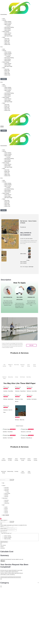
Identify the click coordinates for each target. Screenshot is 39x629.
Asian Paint (6, 38)
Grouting (8, 25)
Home (3, 18)
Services (4, 20)
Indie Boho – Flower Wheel (8, 431)
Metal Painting (7, 30)
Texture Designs (5, 31)
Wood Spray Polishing (9, 27)
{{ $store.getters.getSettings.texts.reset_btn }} (10, 577)
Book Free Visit (4, 541)
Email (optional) (3, 530)
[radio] (29, 248)
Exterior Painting (7, 23)
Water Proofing (7, 24)
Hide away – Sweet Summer (8, 399)
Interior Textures (7, 33)
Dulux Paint (6, 41)
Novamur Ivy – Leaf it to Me (26, 431)
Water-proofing (7, 538)
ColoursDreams (3, 14)
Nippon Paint (7, 43)
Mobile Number (3, 528)
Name (2, 526)
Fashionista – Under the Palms (7, 411)
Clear (28, 260)
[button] (19, 47)
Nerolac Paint (7, 44)
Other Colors (23, 253)
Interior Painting (7, 21)
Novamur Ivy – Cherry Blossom (19, 400)
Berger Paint (7, 40)
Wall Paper (31, 266)
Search (11, 479)
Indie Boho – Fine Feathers (32, 399)
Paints (3, 37)
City (1, 531)
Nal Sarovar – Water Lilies (19, 419)
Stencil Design (7, 34)
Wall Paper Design (8, 35)
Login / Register (5, 515)
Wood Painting (7, 28)
